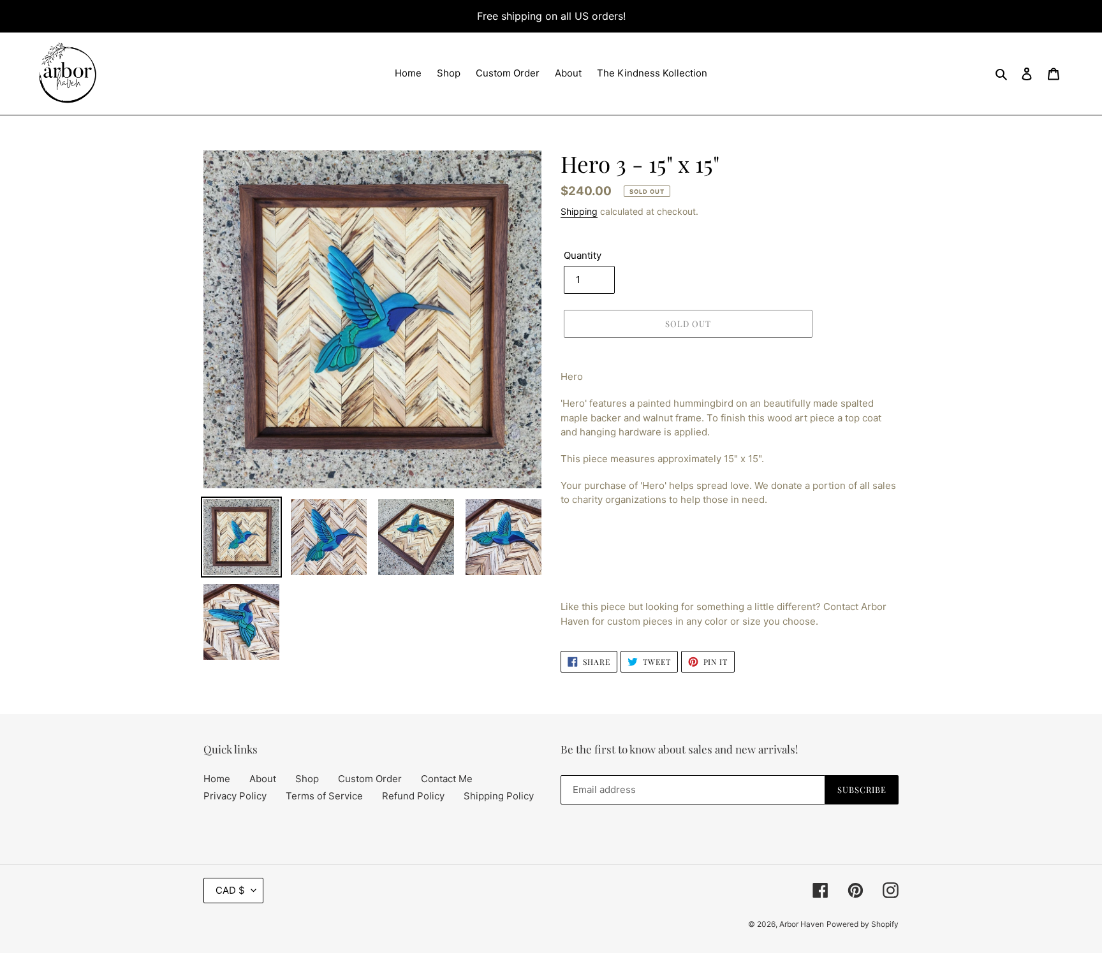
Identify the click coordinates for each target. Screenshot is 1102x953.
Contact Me (447, 779)
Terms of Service (324, 796)
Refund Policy (413, 796)
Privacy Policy (235, 796)
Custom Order (370, 779)
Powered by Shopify (862, 924)
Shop (307, 779)
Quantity (582, 255)
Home (216, 779)
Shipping (579, 211)
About (262, 779)
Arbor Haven (801, 924)
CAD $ (230, 890)
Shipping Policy (499, 796)
